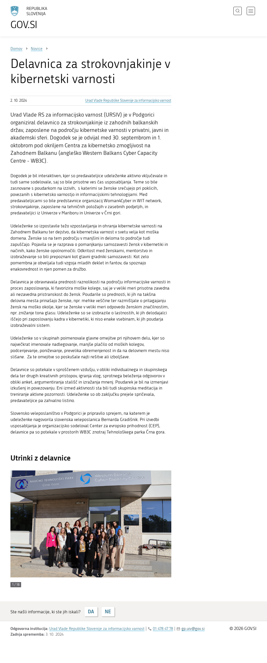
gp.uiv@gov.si (193, 628)
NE (108, 611)
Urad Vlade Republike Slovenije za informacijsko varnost (128, 100)
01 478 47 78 (163, 628)
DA (91, 611)
